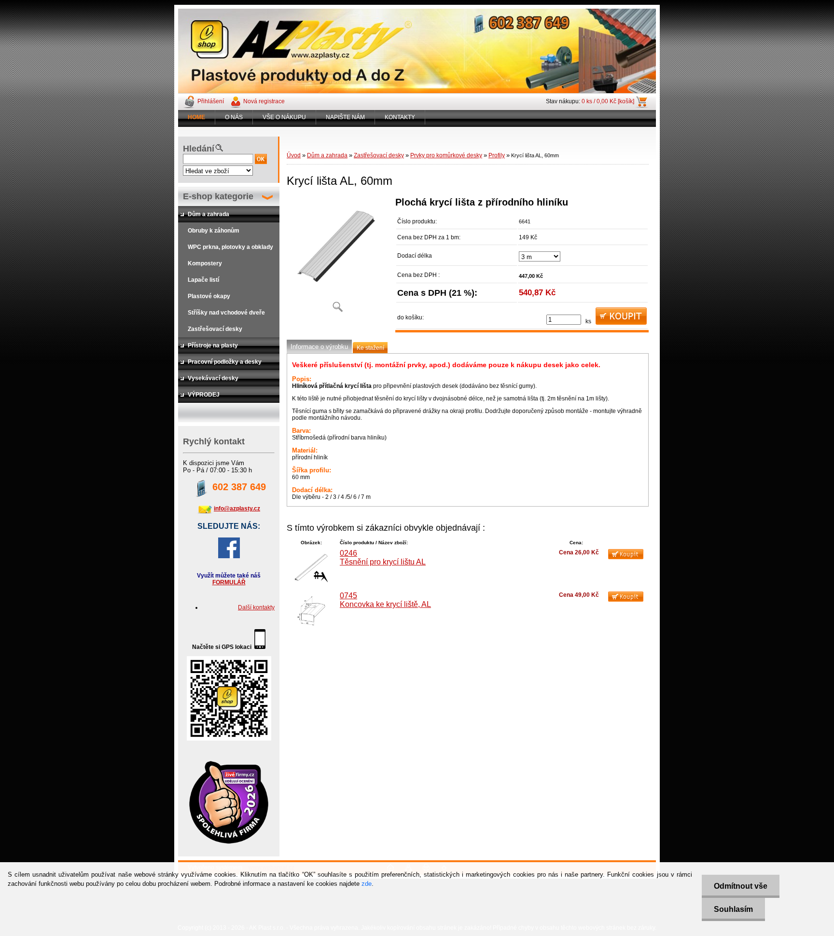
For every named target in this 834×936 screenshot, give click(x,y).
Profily (496, 155)
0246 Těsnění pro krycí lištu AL (383, 557)
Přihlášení (210, 101)
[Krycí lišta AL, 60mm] (337, 257)
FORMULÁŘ (229, 582)
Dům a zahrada (327, 155)
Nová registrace (264, 101)
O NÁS (234, 117)
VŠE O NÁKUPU (284, 117)
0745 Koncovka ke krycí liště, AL (385, 600)
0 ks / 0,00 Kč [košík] (608, 101)
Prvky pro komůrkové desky (446, 155)
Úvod (294, 155)
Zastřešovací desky (379, 155)
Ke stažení (370, 347)
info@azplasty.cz (237, 508)
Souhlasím (733, 909)
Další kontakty (256, 607)
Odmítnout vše (740, 886)
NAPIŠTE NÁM (345, 117)
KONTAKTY (400, 117)
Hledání (198, 148)
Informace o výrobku (319, 346)
